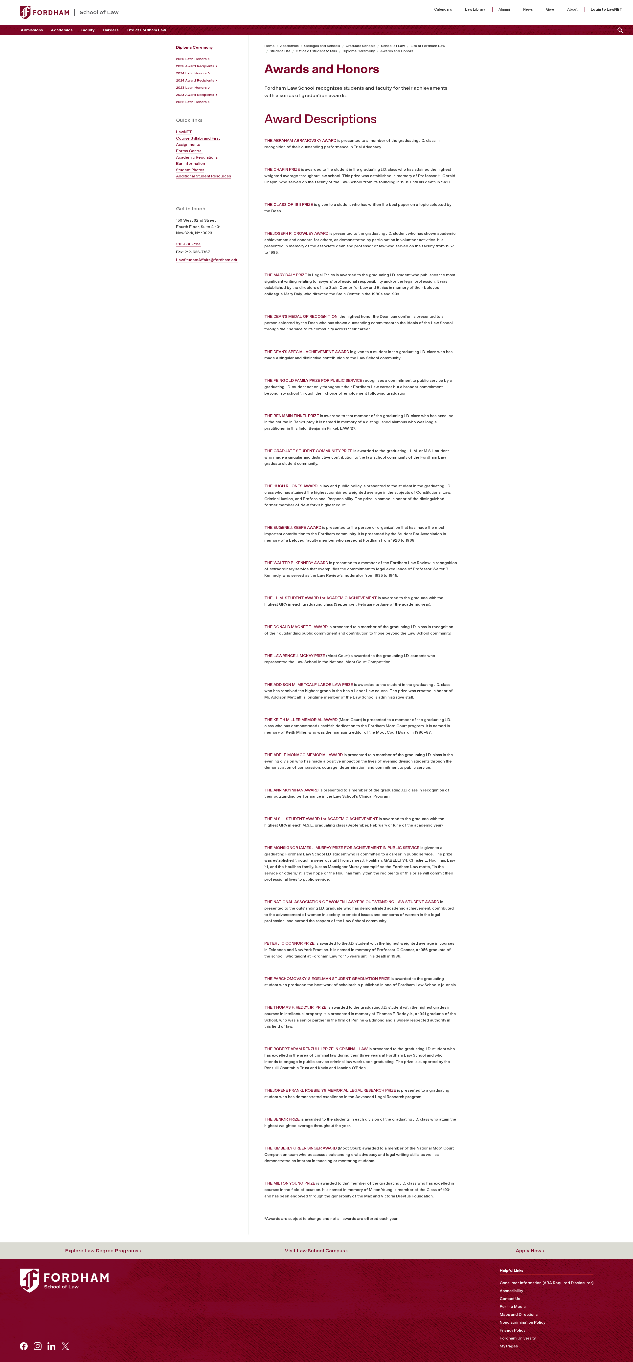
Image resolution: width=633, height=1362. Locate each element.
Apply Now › (530, 1251)
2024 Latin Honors (191, 73)
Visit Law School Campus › (316, 1251)
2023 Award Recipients (195, 95)
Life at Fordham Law (146, 30)
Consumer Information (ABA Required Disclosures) (546, 1282)
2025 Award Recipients (195, 66)
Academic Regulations (197, 157)
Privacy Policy (512, 1330)
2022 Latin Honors (191, 102)
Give (550, 9)
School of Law (393, 46)
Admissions (32, 30)
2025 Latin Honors (191, 59)
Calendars (443, 9)
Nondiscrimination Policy (522, 1322)
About (572, 9)
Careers (111, 30)
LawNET (184, 131)
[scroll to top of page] (618, 1347)
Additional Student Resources (203, 176)
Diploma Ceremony (358, 51)
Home (269, 46)
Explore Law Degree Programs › (103, 1251)
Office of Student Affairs (316, 51)
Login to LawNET (606, 9)
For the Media (513, 1306)
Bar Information (190, 163)
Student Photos (190, 170)
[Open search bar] (619, 30)
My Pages (509, 1346)
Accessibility (511, 1290)
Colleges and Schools (322, 46)
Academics (62, 30)
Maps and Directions (519, 1314)
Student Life (280, 51)
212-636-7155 (188, 244)
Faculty (88, 30)
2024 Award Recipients (195, 80)
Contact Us (510, 1298)
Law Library (475, 9)
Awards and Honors (396, 51)
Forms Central (189, 151)
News (528, 9)
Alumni (504, 9)
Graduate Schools (361, 46)
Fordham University (518, 1338)
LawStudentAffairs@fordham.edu (207, 259)
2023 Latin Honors (191, 87)
